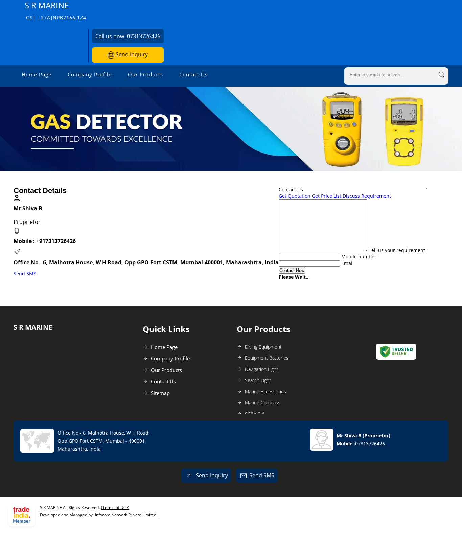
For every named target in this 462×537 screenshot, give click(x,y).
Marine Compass (262, 402)
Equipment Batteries (266, 358)
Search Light (258, 380)
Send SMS (25, 273)
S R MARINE (55, 10)
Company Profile (90, 74)
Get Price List (326, 196)
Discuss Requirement (367, 196)
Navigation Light (261, 369)
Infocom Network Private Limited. (126, 515)
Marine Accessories (265, 391)
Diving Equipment (263, 347)
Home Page (36, 74)
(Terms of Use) (115, 507)
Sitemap (160, 393)
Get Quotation (294, 196)
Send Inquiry (131, 54)
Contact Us (193, 74)
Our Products (145, 74)
